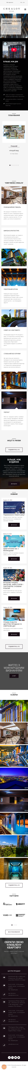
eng (21, 2)
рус (24, 2)
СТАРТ (14, 676)
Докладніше (14, 483)
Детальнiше (14, 524)
